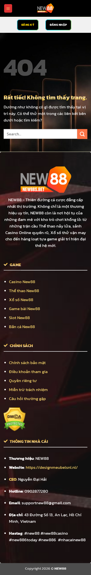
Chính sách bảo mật (27, 363)
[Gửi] (82, 134)
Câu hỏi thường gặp (27, 399)
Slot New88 (19, 318)
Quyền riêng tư (23, 381)
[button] (8, 8)
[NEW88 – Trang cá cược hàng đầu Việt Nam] (45, 8)
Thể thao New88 (24, 291)
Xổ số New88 (21, 300)
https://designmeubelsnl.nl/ (52, 467)
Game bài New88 (24, 309)
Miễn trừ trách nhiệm (28, 390)
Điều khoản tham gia (28, 372)
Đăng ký (27, 25)
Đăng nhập (58, 25)
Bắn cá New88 (22, 327)
